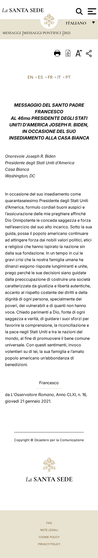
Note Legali (49, 530)
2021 (67, 33)
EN (30, 77)
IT (59, 77)
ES (40, 77)
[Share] (89, 54)
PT (68, 77)
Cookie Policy (49, 537)
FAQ (49, 523)
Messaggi (12, 33)
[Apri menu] (91, 11)
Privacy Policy (49, 544)
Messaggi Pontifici (42, 33)
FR (50, 77)
